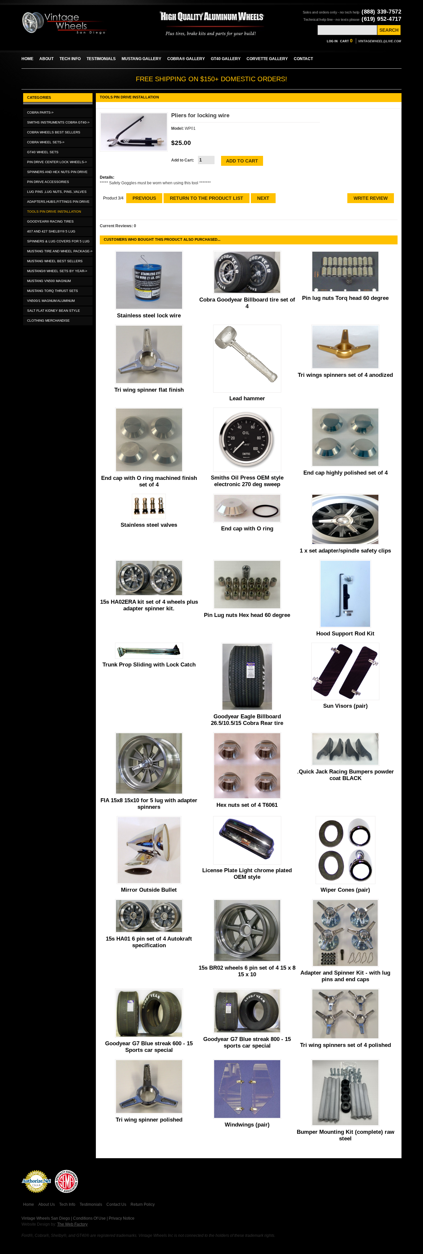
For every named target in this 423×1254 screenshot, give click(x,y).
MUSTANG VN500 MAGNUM (49, 281)
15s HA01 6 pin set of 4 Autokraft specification (149, 942)
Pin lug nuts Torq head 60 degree (345, 298)
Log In (332, 41)
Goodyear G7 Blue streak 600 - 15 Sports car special (149, 1046)
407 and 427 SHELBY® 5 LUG (51, 231)
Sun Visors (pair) (345, 706)
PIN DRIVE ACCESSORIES (48, 182)
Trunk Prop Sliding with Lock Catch (149, 665)
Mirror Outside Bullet (149, 890)
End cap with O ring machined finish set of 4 (149, 481)
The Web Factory (72, 1224)
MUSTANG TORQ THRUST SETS (52, 291)
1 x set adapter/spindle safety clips (345, 551)
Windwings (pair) (247, 1125)
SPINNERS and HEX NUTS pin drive (57, 172)
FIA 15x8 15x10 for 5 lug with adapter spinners (148, 803)
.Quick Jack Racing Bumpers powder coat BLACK (345, 775)
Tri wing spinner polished (149, 1120)
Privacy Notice (122, 1218)
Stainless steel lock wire (149, 315)
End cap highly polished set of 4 (345, 473)
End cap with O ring (247, 528)
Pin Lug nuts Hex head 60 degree (247, 615)
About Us (46, 1204)
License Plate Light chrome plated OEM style (247, 873)
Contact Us (116, 1204)
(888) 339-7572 (381, 12)
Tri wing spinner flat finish (149, 390)
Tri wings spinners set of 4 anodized (345, 375)
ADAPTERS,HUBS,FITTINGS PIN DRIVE (58, 201)
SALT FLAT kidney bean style (53, 310)
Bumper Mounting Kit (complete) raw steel (345, 1135)
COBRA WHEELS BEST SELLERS (53, 132)
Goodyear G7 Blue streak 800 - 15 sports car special (247, 1042)
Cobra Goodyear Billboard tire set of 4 (247, 303)
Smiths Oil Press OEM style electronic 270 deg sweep (247, 481)
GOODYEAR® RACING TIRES (50, 221)
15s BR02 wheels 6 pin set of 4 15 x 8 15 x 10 (247, 971)
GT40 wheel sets (42, 152)
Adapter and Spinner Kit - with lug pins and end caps (345, 976)
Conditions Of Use (89, 1218)
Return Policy (143, 1204)
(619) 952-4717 (381, 19)
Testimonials (91, 1204)
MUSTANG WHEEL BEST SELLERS (55, 261)
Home (28, 1204)
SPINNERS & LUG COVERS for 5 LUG (58, 241)
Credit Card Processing (36, 1196)
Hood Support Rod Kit (345, 633)
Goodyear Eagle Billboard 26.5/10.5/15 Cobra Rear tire (247, 719)
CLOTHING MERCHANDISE (48, 320)
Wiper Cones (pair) (345, 890)
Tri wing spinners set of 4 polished (345, 1045)
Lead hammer (247, 398)
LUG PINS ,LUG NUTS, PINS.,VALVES (57, 192)
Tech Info (67, 1204)
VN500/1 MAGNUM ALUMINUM (51, 301)
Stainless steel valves (149, 525)
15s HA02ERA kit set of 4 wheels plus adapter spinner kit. (149, 605)
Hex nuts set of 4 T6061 (247, 805)
